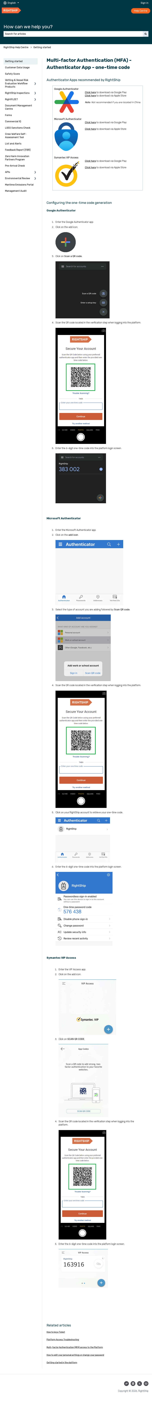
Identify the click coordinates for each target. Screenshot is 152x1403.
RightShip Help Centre (16, 47)
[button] (35, 80)
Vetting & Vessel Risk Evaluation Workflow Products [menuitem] (16, 83)
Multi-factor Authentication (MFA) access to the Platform (75, 1347)
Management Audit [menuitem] (16, 190)
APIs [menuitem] (7, 172)
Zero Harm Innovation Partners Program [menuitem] (17, 158)
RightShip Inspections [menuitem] (17, 93)
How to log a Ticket (56, 1332)
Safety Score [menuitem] (12, 73)
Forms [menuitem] (8, 115)
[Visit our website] (126, 1383)
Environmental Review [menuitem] (17, 178)
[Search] (145, 34)
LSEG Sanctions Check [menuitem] (17, 127)
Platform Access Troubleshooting (63, 1339)
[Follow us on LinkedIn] (133, 1383)
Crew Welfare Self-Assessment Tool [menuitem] (15, 136)
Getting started (42, 47)
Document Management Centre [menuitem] (18, 107)
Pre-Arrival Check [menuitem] (15, 165)
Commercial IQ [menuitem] (13, 121)
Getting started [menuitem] (14, 61)
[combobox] (73, 34)
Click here (90, 92)
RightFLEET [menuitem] (11, 99)
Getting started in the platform (62, 1362)
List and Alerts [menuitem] (13, 143)
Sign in (144, 2)
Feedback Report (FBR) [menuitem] (17, 149)
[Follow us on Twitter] (139, 1383)
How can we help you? (28, 26)
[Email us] (146, 1383)
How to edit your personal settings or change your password (75, 1355)
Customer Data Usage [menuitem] (17, 67)
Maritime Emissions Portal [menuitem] (19, 184)
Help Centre (140, 10)
